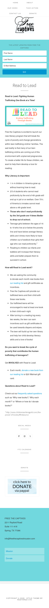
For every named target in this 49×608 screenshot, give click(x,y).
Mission (9, 551)
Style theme (33, 598)
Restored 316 (24, 600)
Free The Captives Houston (24, 24)
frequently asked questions (30, 393)
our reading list (16, 283)
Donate (9, 558)
